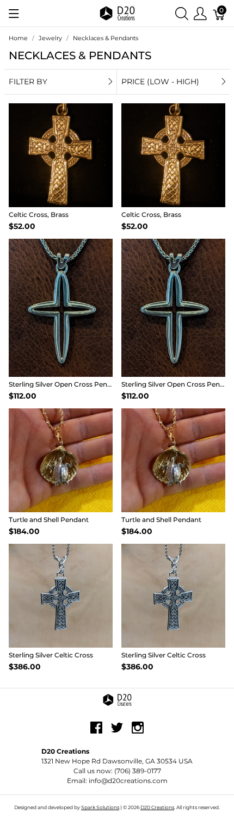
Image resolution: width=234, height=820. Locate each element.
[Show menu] (14, 13)
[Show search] (181, 13)
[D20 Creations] (116, 13)
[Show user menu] (200, 13)
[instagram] (137, 731)
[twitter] (117, 731)
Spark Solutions (100, 807)
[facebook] (96, 731)
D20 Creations (157, 807)
